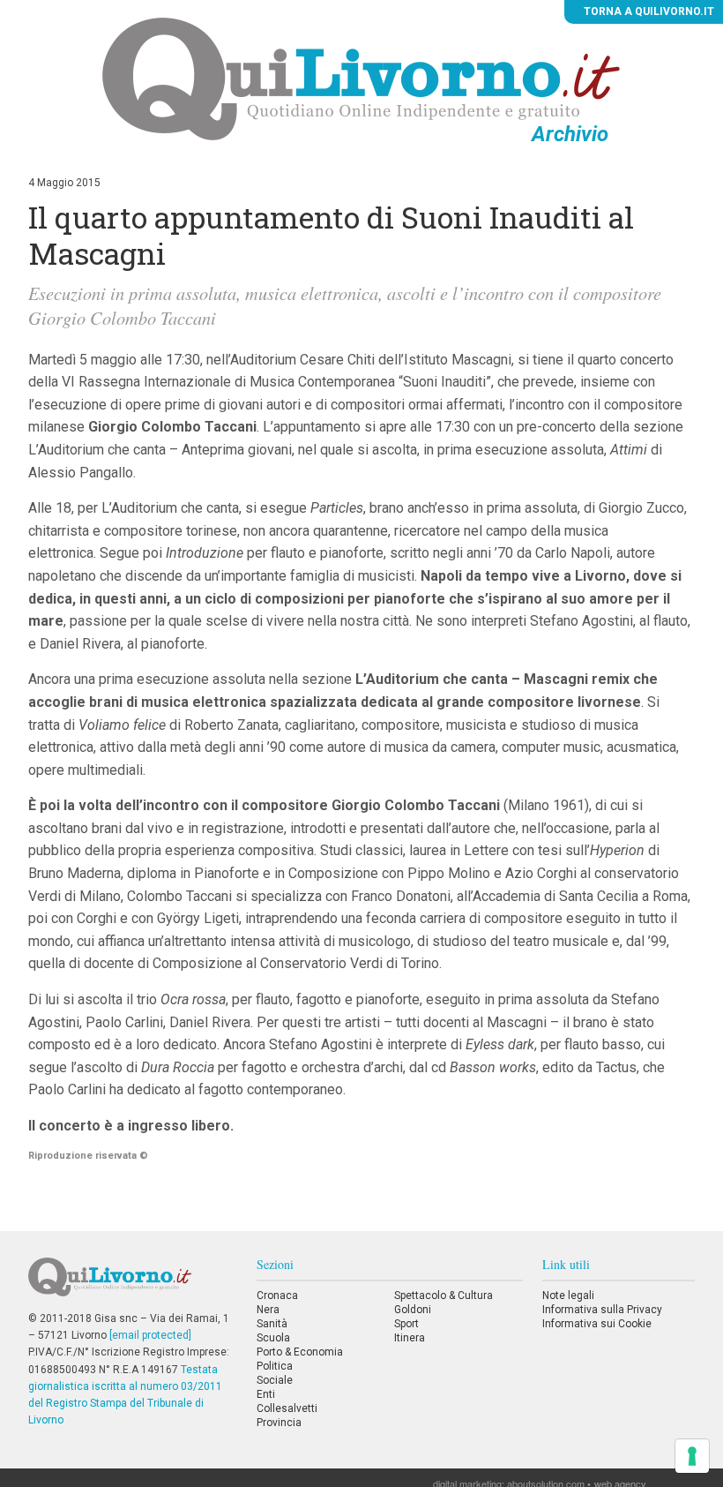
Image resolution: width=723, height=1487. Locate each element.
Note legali (568, 1295)
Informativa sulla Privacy (602, 1309)
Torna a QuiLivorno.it (647, 11)
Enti (266, 1394)
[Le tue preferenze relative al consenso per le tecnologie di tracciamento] (692, 1456)
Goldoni (412, 1309)
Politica (275, 1366)
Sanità (272, 1324)
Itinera (409, 1338)
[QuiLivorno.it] (132, 1284)
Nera (268, 1309)
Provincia (279, 1422)
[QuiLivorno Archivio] (361, 78)
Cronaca (277, 1295)
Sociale (275, 1380)
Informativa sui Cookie (597, 1324)
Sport (406, 1324)
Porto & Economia (300, 1352)
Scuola (273, 1338)
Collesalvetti (287, 1408)
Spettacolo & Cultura (443, 1295)
